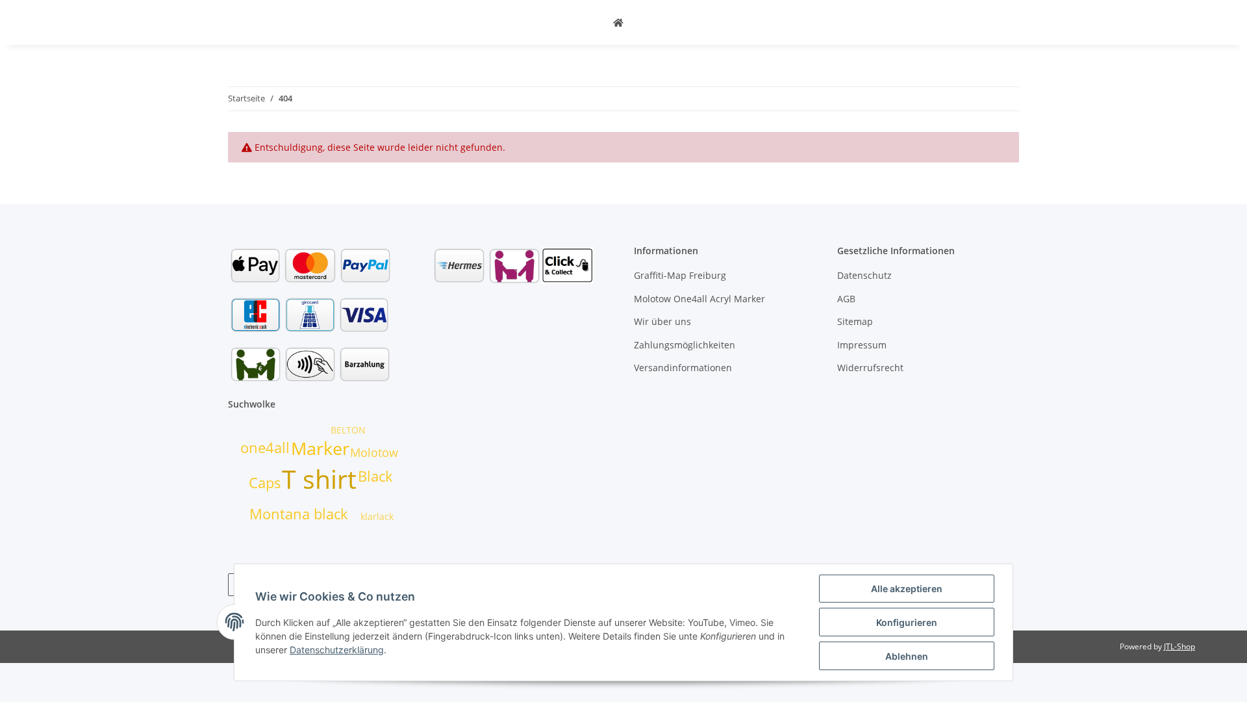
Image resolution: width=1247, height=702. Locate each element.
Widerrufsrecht (870, 367)
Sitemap (855, 321)
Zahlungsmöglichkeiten (684, 345)
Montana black (298, 514)
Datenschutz (864, 275)
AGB (846, 298)
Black (375, 476)
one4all (265, 447)
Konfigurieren (906, 622)
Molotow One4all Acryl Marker (699, 298)
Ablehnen (906, 656)
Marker (320, 448)
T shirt (319, 479)
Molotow (374, 452)
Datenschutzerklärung (337, 649)
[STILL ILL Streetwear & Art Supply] (618, 22)
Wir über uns (662, 321)
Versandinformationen (683, 367)
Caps (265, 483)
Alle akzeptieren (906, 588)
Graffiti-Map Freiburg (680, 275)
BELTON (348, 430)
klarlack (377, 516)
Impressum (862, 345)
